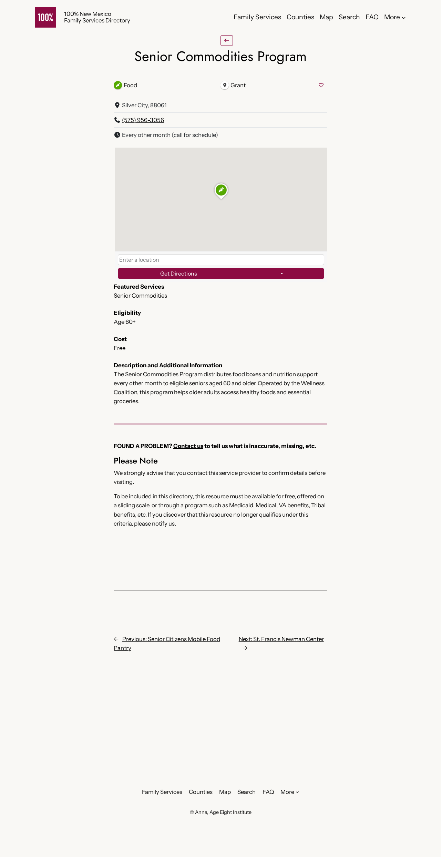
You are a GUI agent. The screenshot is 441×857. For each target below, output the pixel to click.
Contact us (188, 445)
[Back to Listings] (226, 40)
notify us (163, 523)
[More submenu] (404, 17)
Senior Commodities (140, 295)
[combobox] (221, 259)
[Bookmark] (321, 85)
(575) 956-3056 (143, 120)
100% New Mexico (87, 13)
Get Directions (178, 273)
